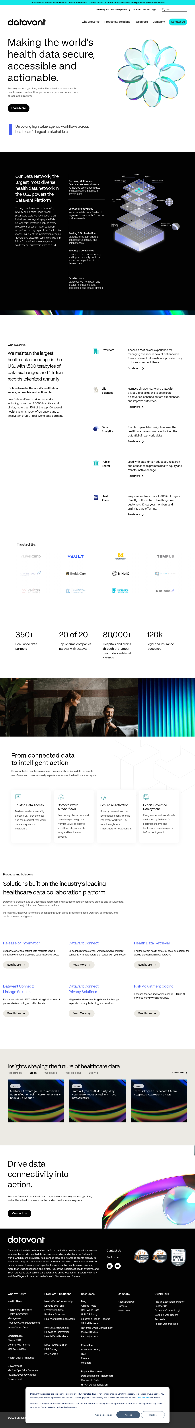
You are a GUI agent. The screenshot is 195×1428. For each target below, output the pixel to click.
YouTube (118, 1266)
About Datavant (126, 1302)
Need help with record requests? (111, 10)
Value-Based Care (18, 1327)
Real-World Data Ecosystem (60, 1319)
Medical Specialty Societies (23, 1370)
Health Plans (15, 1301)
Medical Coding (89, 1332)
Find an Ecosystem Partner (169, 1302)
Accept (128, 1414)
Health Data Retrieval (56, 1336)
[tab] (15, 1073)
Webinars (86, 1363)
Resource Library (90, 1350)
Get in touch (113, 1257)
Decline (153, 1414)
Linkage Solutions (54, 1306)
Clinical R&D (14, 1340)
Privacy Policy (143, 1397)
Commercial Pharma (19, 1345)
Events (85, 1358)
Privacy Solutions (54, 1310)
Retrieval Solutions (54, 1314)
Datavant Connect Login (144, 10)
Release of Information (57, 1332)
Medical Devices (17, 1349)
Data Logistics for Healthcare (97, 1376)
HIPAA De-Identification (94, 1385)
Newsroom (124, 1310)
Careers (122, 1306)
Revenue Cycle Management (24, 1323)
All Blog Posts (88, 1306)
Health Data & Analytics (21, 1358)
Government (15, 1366)
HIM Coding (50, 1349)
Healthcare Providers (20, 1310)
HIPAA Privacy (89, 1314)
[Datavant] (27, 22)
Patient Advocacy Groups (22, 1375)
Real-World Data (90, 1310)
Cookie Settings (103, 1414)
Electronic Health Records (95, 1319)
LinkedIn (110, 1266)
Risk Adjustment (90, 1337)
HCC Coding (51, 1354)
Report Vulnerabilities (166, 1324)
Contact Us (178, 22)
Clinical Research (90, 1323)
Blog (83, 1354)
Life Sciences (15, 1336)
